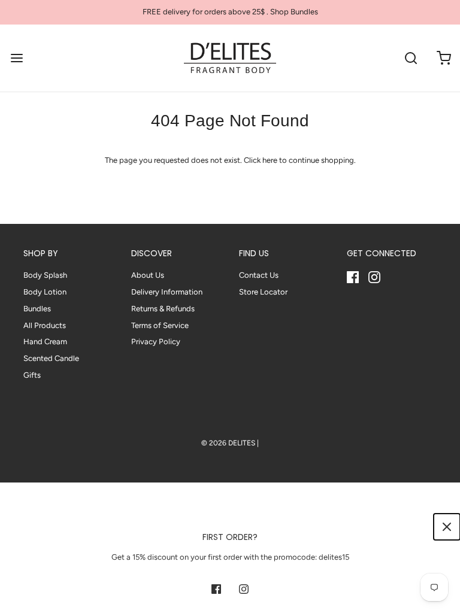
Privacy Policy (155, 341)
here (269, 160)
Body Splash (45, 275)
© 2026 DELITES (228, 443)
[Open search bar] (410, 57)
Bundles (37, 308)
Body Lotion (44, 291)
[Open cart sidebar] (443, 57)
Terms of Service (160, 325)
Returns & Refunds (163, 308)
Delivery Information (166, 291)
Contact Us (259, 275)
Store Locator (263, 291)
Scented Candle (51, 358)
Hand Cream (45, 341)
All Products (44, 325)
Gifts (32, 375)
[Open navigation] (16, 57)
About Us (147, 275)
